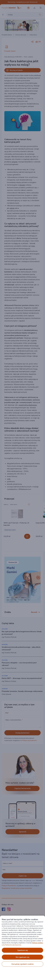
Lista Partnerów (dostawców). (12, 945)
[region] (22, 943)
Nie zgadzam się (22, 957)
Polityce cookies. (37, 943)
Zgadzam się (22, 950)
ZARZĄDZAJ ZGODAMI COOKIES (22, 964)
